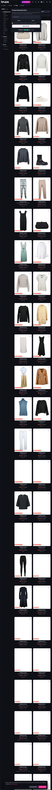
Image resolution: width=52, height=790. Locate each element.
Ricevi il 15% (26, 26)
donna (18, 20)
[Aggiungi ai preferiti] (49, 22)
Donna (4, 5)
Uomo (10, 5)
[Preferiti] (36, 2)
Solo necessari (33, 786)
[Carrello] (38, 2)
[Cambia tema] (47, 2)
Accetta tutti (42, 786)
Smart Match (27, 1)
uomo (33, 20)
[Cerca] (33, 2)
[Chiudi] (40, 6)
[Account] (50, 2)
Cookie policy (14, 784)
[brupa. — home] (5, 2)
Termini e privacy (34, 23)
